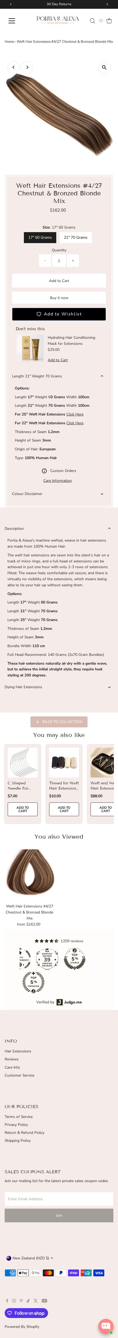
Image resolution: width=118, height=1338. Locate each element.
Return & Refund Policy (24, 1132)
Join (59, 1215)
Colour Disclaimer (27, 493)
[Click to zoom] (104, 67)
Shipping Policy (18, 1140)
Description (14, 528)
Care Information (57, 481)
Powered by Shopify (22, 1326)
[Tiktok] (28, 1301)
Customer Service (19, 1075)
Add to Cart (59, 280)
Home (9, 41)
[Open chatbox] (106, 1326)
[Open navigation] (18, 21)
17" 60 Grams (40, 237)
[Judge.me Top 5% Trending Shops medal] (85, 982)
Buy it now (59, 297)
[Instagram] (14, 1301)
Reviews (12, 1059)
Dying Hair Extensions (23, 687)
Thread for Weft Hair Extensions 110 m (64, 788)
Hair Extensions (18, 1051)
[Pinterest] (21, 1301)
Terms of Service (19, 1116)
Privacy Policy (16, 1124)
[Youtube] (44, 1301)
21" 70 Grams (76, 237)
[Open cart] (109, 20)
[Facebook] (7, 1301)
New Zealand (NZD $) (31, 1258)
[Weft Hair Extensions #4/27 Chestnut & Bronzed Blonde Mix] (30, 875)
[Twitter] (35, 1301)
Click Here (74, 414)
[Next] (27, 67)
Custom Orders (63, 470)
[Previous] (13, 67)
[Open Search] (92, 20)
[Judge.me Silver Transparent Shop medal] (72, 959)
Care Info (12, 1067)
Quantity (59, 250)
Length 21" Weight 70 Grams (37, 376)
